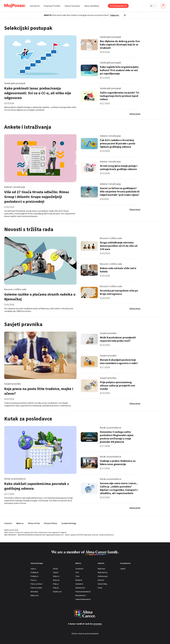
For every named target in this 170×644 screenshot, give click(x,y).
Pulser (100, 588)
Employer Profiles (52, 6)
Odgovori (114, 15)
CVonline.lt (79, 569)
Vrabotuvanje (102, 576)
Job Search (35, 6)
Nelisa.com (35, 595)
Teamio (55, 572)
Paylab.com (57, 591)
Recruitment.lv (80, 595)
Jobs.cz (33, 569)
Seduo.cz (56, 576)
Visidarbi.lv (79, 584)
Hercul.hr (101, 580)
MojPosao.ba (102, 572)
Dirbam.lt (78, 580)
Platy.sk (56, 588)
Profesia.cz (34, 576)
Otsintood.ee (80, 588)
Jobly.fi (122, 569)
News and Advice (91, 6)
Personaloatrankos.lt (83, 591)
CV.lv (77, 572)
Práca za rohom (36, 584)
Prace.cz (34, 580)
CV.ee (77, 576)
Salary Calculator (72, 6)
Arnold (55, 569)
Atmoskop (34, 591)
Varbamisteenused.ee (83, 599)
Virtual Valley (102, 584)
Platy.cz (56, 584)
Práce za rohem (36, 588)
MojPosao (101, 569)
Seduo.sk (56, 580)
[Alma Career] (85, 614)
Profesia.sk (34, 572)
